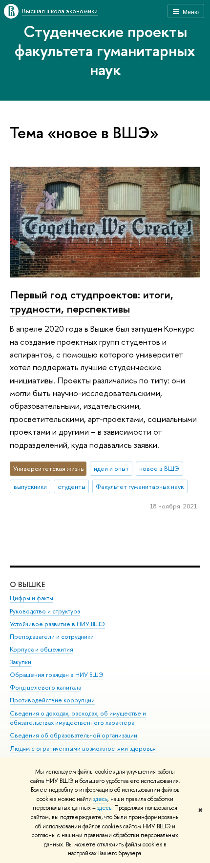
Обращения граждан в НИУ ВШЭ (57, 675)
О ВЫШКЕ (27, 584)
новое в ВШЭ (159, 468)
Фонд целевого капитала (45, 687)
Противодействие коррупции (52, 700)
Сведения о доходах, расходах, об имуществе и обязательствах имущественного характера (78, 718)
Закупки (20, 662)
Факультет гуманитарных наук (140, 486)
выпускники (30, 486)
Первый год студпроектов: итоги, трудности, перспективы (91, 301)
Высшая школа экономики (60, 10)
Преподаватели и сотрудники (52, 636)
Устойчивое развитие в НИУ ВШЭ (57, 624)
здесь (100, 799)
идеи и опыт (111, 468)
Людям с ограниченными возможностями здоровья (83, 748)
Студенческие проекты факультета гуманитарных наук (105, 50)
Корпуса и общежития (41, 649)
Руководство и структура (45, 611)
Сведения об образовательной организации (73, 735)
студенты (71, 486)
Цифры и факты (31, 598)
